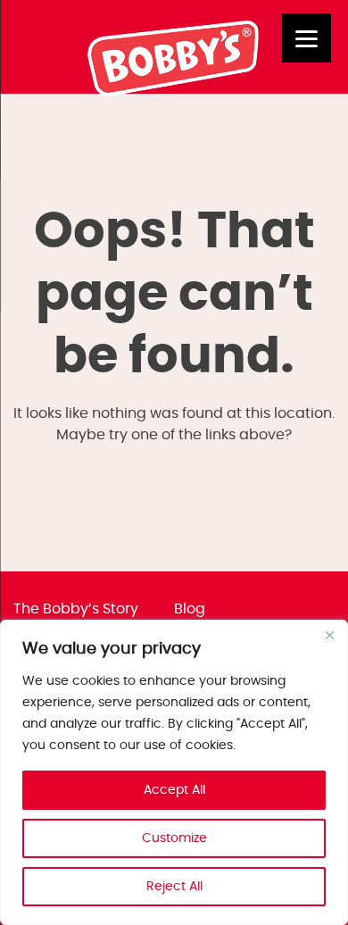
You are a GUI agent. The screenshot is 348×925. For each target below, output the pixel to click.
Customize (174, 838)
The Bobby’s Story (75, 609)
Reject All (174, 886)
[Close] (329, 635)
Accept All (174, 790)
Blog (189, 609)
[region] (174, 772)
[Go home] (174, 92)
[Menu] (306, 37)
